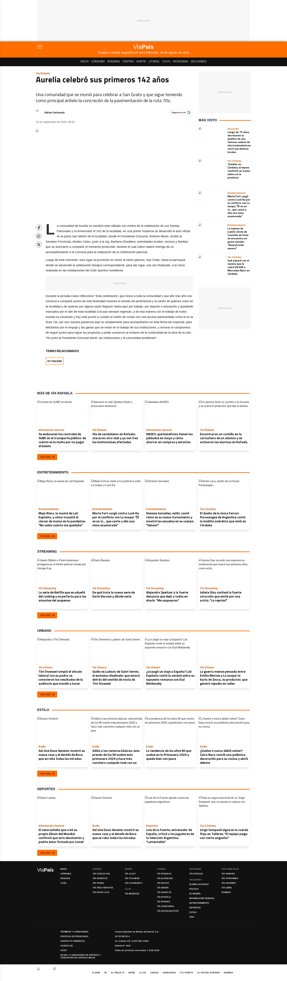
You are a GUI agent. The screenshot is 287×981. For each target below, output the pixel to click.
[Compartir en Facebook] (39, 227)
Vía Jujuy (130, 874)
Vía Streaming (230, 878)
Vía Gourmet (229, 883)
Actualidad (54, 361)
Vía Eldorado (165, 878)
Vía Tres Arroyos (103, 888)
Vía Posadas (164, 874)
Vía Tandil (98, 883)
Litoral (154, 61)
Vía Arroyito (100, 878)
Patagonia (180, 61)
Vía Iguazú (163, 883)
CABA (63, 883)
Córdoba (98, 61)
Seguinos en (179, 112)
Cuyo (166, 61)
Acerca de (66, 946)
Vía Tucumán (132, 878)
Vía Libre (227, 888)
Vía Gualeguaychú (168, 911)
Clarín (96, 973)
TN (105, 973)
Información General (202, 898)
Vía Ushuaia (196, 874)
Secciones (199, 61)
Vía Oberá (163, 888)
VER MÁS (45, 457)
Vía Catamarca (133, 883)
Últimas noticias (199, 884)
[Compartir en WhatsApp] (39, 236)
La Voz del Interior (208, 973)
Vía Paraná (163, 902)
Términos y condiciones (74, 932)
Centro (128, 61)
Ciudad (154, 973)
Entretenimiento (199, 903)
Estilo (193, 912)
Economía (195, 894)
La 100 (142, 973)
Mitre (132, 973)
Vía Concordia (165, 906)
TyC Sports (186, 973)
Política (194, 889)
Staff (63, 950)
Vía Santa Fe (164, 892)
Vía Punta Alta (101, 892)
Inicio (85, 61)
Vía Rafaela (164, 897)
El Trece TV (117, 973)
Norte (141, 61)
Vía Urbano (228, 874)
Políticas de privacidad (74, 936)
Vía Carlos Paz (101, 874)
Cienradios (169, 973)
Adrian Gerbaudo (55, 112)
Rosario (113, 61)
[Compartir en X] (39, 244)
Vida (191, 917)
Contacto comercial (72, 941)
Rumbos (226, 892)
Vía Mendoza (132, 894)
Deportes (195, 907)
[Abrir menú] (67, 46)
